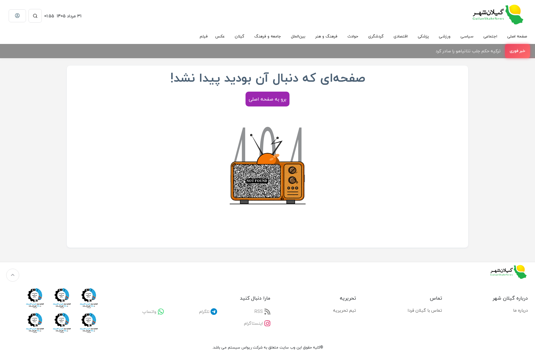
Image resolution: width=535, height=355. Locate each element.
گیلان (239, 36)
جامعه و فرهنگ (267, 36)
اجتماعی (490, 36)
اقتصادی (401, 36)
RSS (258, 311)
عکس (220, 36)
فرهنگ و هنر (326, 36)
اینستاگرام (253, 323)
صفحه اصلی (517, 36)
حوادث (352, 36)
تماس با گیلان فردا (425, 310)
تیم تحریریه (344, 310)
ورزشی (444, 36)
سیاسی (466, 36)
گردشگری (376, 36)
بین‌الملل (298, 36)
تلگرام (204, 311)
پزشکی (423, 36)
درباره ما (520, 310)
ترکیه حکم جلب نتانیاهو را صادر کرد (468, 51)
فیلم (204, 36)
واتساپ (149, 311)
